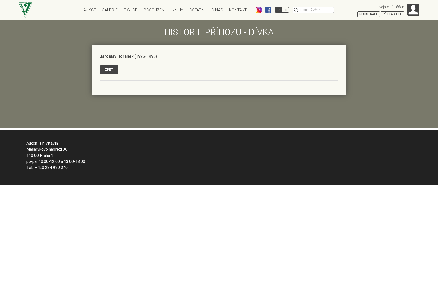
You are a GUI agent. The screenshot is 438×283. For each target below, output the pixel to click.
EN (285, 10)
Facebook (268, 10)
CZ (279, 10)
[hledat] (296, 10)
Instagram (259, 10)
